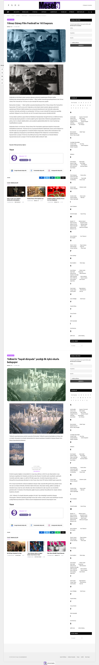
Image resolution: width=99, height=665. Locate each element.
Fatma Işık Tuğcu (74, 176)
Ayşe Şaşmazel (73, 120)
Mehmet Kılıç (73, 227)
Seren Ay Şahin (84, 277)
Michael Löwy (73, 228)
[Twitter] (2, 72)
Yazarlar (63, 12)
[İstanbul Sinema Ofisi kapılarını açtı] (36, 191)
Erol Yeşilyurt (84, 164)
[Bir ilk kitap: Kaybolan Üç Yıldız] (16, 546)
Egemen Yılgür (73, 163)
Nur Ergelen (72, 237)
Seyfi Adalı (72, 271)
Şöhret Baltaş (81, 335)
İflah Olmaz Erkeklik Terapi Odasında (55, 553)
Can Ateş (82, 143)
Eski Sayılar (80, 12)
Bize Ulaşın (87, 657)
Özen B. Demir (73, 245)
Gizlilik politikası (75, 42)
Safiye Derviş (73, 273)
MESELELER (25, 12)
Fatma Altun (83, 175)
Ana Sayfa (16, 12)
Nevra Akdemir (73, 236)
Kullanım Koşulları (71, 657)
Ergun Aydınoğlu (74, 164)
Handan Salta (73, 196)
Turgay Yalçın (73, 289)
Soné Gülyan (73, 270)
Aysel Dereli (72, 124)
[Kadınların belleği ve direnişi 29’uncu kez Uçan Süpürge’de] (56, 191)
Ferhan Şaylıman (74, 178)
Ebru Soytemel (73, 166)
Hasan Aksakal (73, 197)
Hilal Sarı (82, 197)
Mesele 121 (9, 26)
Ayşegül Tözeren (73, 121)
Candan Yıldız (73, 143)
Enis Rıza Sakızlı (83, 166)
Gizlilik (82, 657)
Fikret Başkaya (73, 175)
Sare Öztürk (82, 279)
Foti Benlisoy (73, 179)
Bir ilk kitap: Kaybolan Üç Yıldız (14, 553)
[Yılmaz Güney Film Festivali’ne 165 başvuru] (36, 45)
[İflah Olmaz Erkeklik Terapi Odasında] (56, 546)
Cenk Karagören (84, 145)
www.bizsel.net (23, 657)
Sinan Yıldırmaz (73, 277)
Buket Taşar (82, 132)
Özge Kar (82, 246)
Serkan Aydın (82, 270)
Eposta (71, 37)
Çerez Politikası (63, 657)
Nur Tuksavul (83, 236)
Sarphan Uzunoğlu (74, 274)
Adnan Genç (73, 118)
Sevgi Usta (80, 271)
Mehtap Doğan (84, 224)
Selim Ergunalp (73, 276)
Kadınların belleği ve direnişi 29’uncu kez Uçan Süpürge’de (55, 199)
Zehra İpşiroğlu (73, 320)
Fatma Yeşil (82, 179)
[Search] (91, 12)
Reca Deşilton (73, 262)
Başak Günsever (73, 133)
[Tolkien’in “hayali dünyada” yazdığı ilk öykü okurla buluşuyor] (36, 384)
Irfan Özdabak (73, 206)
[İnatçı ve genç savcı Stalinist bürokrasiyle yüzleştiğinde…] (16, 191)
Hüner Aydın (82, 196)
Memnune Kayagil (84, 227)
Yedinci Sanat (11, 19)
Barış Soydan (73, 132)
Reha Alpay (82, 262)
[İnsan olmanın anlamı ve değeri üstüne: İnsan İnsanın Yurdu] (36, 546)
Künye (78, 657)
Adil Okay (72, 123)
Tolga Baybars (82, 288)
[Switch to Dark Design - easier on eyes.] (89, 12)
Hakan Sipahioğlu (74, 199)
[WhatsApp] (2, 83)
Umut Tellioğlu (73, 298)
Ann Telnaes (81, 124)
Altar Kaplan (82, 118)
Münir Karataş (73, 222)
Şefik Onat (72, 335)
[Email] (2, 79)
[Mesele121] (49, 5)
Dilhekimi (72, 154)
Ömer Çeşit (83, 248)
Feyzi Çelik (83, 178)
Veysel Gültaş (73, 306)
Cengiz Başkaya (73, 145)
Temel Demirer (83, 289)
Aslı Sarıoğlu (73, 117)
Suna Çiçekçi (73, 279)
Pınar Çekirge (73, 255)
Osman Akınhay (73, 248)
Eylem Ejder (81, 161)
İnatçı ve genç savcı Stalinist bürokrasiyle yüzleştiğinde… (13, 199)
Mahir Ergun (83, 225)
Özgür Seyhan (83, 245)
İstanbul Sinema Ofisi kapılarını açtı (35, 198)
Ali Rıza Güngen (84, 121)
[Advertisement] (81, 71)
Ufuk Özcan (82, 298)
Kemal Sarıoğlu (73, 213)
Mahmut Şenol (82, 221)
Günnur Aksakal (73, 188)
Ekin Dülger (82, 163)
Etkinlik (71, 12)
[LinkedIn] (2, 76)
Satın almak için (37, 471)
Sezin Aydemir (83, 276)
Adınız (71, 28)
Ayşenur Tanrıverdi (83, 117)
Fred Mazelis (17, 202)
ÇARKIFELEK (53, 12)
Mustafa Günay (83, 222)
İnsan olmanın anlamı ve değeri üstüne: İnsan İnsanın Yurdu (34, 554)
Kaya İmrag (83, 213)
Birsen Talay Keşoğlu (74, 135)
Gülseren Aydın (83, 187)
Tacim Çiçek (72, 288)
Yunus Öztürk (73, 313)
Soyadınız (72, 33)
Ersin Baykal (73, 161)
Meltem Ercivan (73, 224)
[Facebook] (2, 69)
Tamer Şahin (73, 291)
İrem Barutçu (73, 328)
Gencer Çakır (73, 187)
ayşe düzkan (81, 123)
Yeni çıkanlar (11, 355)
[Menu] (8, 12)
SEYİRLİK (44, 12)
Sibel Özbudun (83, 273)
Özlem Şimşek (73, 246)
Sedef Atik (72, 281)
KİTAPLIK (35, 12)
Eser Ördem (72, 167)
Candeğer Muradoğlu (75, 142)
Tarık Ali (81, 291)
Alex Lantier (83, 120)
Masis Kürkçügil (73, 225)
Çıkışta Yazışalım (74, 146)
